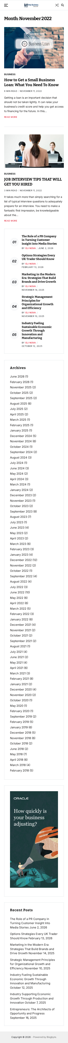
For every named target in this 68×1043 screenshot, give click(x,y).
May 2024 (16, 473)
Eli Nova (31, 248)
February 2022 (19, 614)
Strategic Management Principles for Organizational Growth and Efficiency (37, 302)
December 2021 (20, 624)
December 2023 (21, 495)
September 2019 (21, 716)
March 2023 (18, 544)
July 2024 (16, 463)
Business (9, 74)
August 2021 (18, 646)
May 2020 (16, 706)
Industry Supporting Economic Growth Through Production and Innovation (31, 998)
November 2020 (21, 695)
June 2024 (17, 468)
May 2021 (16, 662)
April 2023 (17, 538)
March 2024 (18, 484)
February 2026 (19, 382)
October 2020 (19, 700)
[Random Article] (57, 5)
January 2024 (19, 490)
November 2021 (20, 630)
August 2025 (18, 403)
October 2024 (19, 447)
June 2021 (17, 657)
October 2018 (19, 743)
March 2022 (18, 608)
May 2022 (16, 598)
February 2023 (19, 549)
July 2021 (16, 652)
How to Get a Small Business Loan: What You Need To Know (31, 82)
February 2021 (19, 678)
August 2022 (18, 581)
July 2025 (16, 409)
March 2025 (18, 419)
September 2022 (21, 576)
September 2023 (21, 511)
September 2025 (21, 398)
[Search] (62, 5)
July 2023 (16, 522)
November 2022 (21, 565)
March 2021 (18, 673)
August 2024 (18, 457)
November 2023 (21, 500)
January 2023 (19, 554)
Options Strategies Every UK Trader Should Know (38, 257)
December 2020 (21, 689)
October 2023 (19, 506)
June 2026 (17, 376)
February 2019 (19, 722)
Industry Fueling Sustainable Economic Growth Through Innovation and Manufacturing (37, 330)
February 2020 (19, 711)
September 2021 (21, 641)
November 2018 (20, 738)
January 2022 (19, 619)
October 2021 (19, 635)
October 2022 (19, 571)
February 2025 (19, 425)
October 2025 (19, 393)
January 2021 (19, 684)
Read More (10, 117)
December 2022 (21, 560)
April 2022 (17, 603)
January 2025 (19, 430)
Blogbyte (51, 1037)
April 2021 (16, 668)
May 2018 (16, 754)
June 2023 (17, 527)
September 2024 (21, 452)
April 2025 (17, 414)
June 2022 (17, 592)
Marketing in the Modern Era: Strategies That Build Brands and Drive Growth (39, 278)
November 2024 (21, 441)
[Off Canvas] (6, 5)
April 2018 (16, 759)
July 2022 (16, 587)
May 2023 (16, 533)
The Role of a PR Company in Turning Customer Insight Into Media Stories (39, 240)
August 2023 (18, 517)
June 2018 (17, 749)
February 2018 (19, 770)
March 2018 (18, 765)
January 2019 (19, 727)
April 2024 (17, 479)
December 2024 (21, 436)
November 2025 (21, 387)
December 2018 (20, 732)
